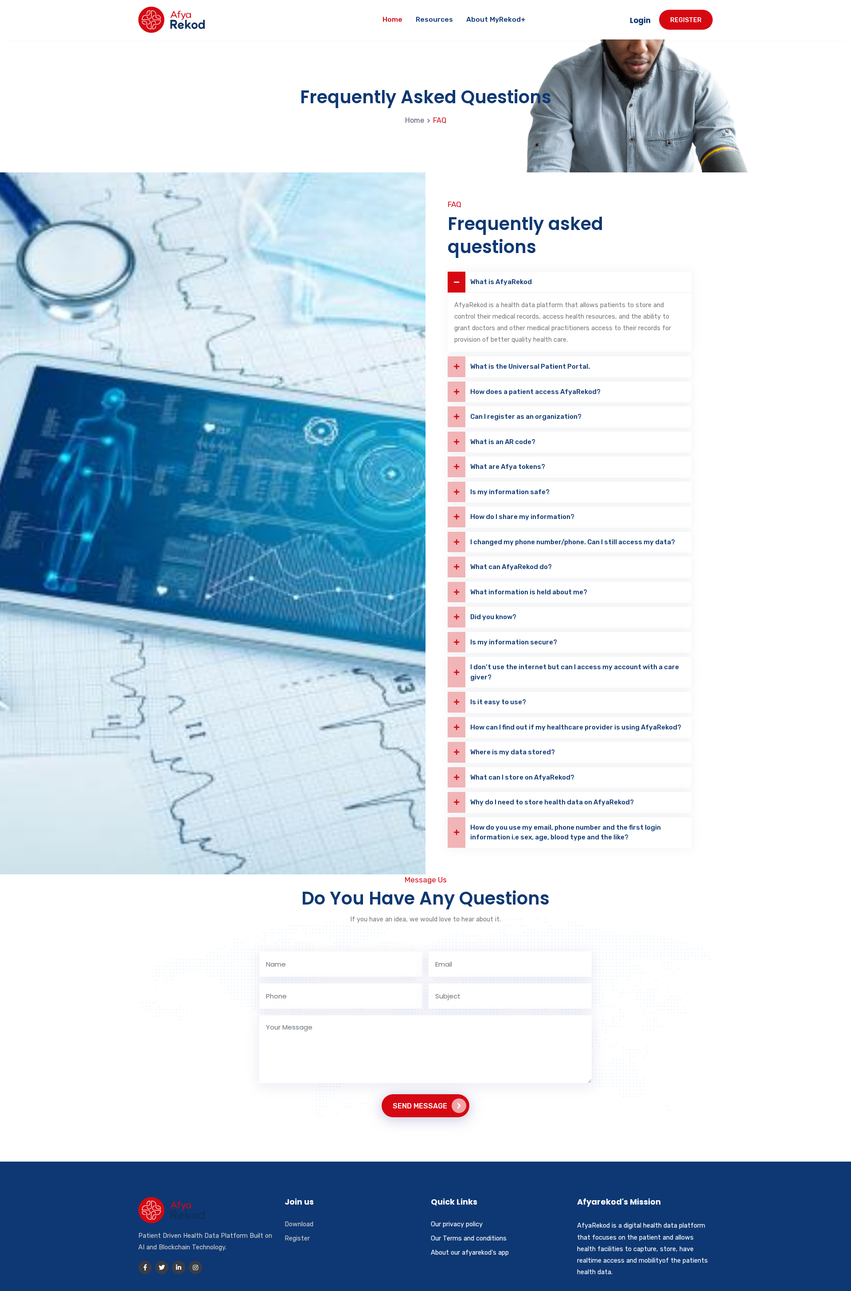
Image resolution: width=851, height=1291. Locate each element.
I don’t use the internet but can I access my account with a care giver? (574, 672)
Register (686, 20)
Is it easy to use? (498, 702)
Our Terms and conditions (469, 1238)
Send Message (420, 1106)
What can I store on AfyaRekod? (522, 777)
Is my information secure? (513, 642)
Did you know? (493, 617)
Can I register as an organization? (526, 417)
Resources (434, 19)
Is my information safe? (510, 492)
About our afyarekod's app (470, 1252)
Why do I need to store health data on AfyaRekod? (552, 802)
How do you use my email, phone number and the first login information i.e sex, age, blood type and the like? (565, 832)
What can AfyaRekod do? (511, 567)
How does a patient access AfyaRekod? (535, 392)
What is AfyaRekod (501, 282)
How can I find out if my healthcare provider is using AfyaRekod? (575, 727)
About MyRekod (493, 19)
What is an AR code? (502, 442)
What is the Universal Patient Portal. (530, 367)
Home (392, 19)
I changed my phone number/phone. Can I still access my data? (572, 542)
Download (299, 1224)
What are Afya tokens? (507, 467)
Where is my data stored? (512, 752)
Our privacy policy (457, 1224)
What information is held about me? (528, 592)
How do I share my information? (522, 517)
